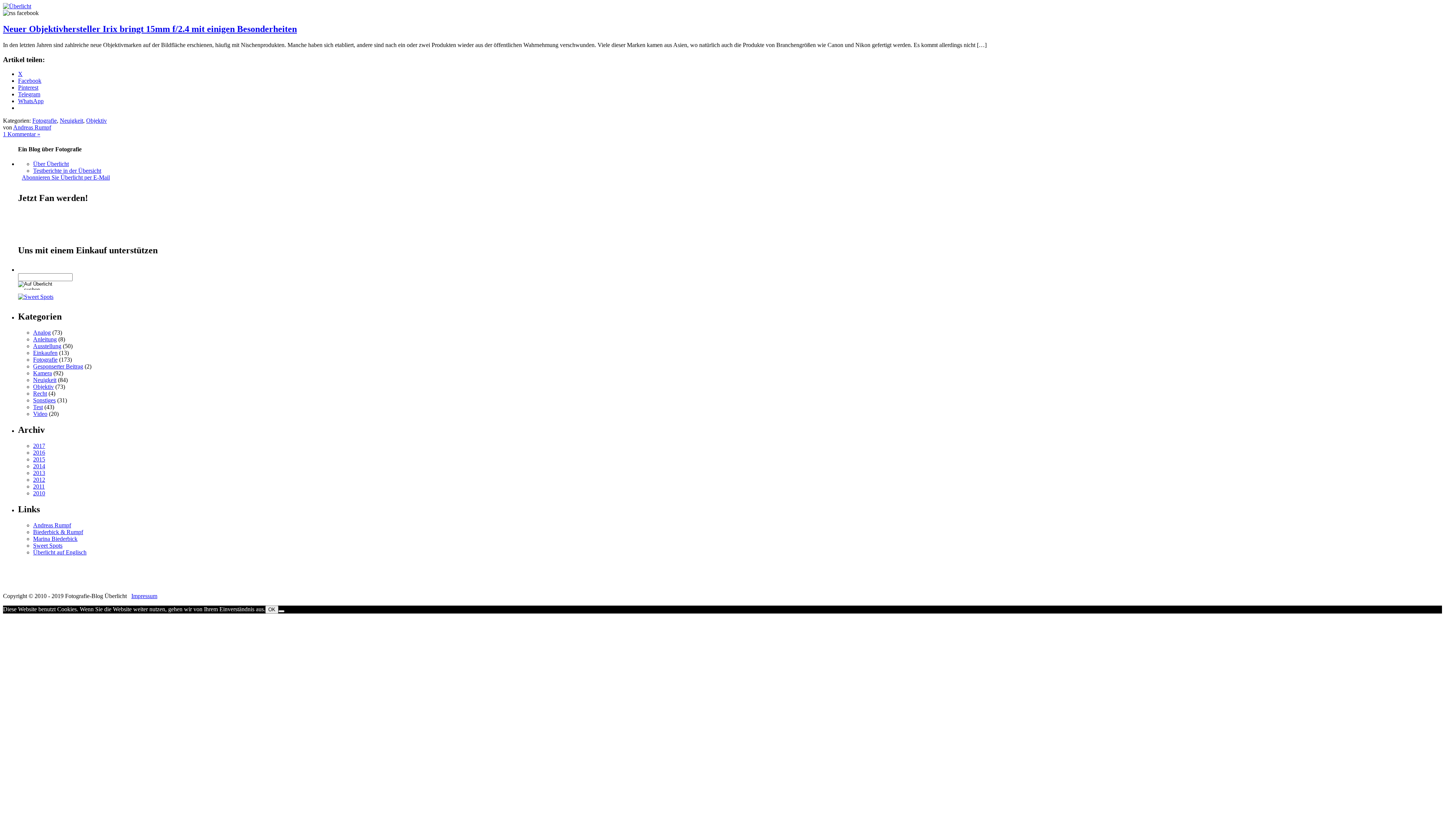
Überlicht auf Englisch (60, 552)
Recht (40, 393)
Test (38, 407)
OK (271, 609)
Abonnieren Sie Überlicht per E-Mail (66, 177)
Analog (42, 332)
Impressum (144, 596)
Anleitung (45, 339)
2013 (39, 473)
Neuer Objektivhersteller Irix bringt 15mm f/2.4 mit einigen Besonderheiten (150, 29)
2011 (39, 486)
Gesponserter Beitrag (58, 366)
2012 (39, 480)
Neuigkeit (71, 120)
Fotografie (44, 120)
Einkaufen (45, 353)
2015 (39, 459)
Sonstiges (44, 400)
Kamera (42, 373)
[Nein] (281, 611)
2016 (39, 452)
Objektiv (96, 120)
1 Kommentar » (21, 134)
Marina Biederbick (55, 539)
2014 (39, 466)
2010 (39, 493)
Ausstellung (47, 346)
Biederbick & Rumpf (58, 532)
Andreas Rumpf (32, 127)
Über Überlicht (51, 164)
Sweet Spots (47, 545)
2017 (39, 446)
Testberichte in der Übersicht (67, 170)
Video (40, 414)
